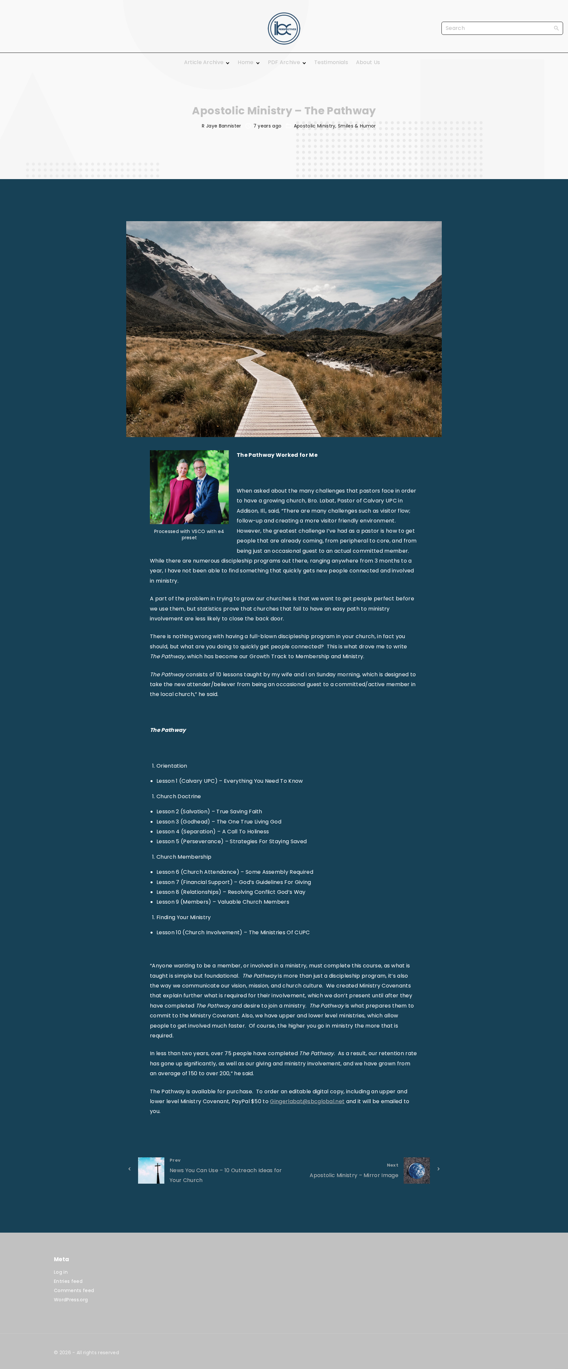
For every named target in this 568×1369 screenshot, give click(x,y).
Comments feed (74, 1290)
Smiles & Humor (357, 126)
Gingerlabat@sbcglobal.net (307, 1101)
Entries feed (68, 1281)
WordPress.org (71, 1299)
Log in (61, 1272)
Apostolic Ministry (315, 126)
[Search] (556, 28)
